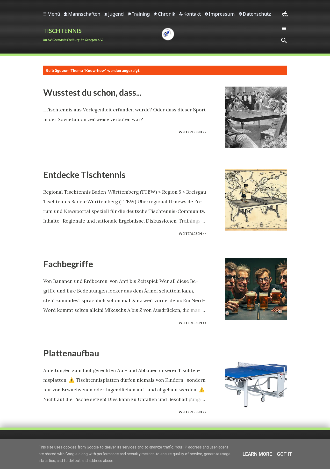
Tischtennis (62, 30)
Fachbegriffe (68, 263)
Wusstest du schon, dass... (92, 92)
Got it (284, 454)
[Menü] (284, 28)
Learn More (257, 454)
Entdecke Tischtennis (84, 174)
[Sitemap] (285, 13)
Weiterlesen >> (193, 132)
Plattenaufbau (71, 353)
